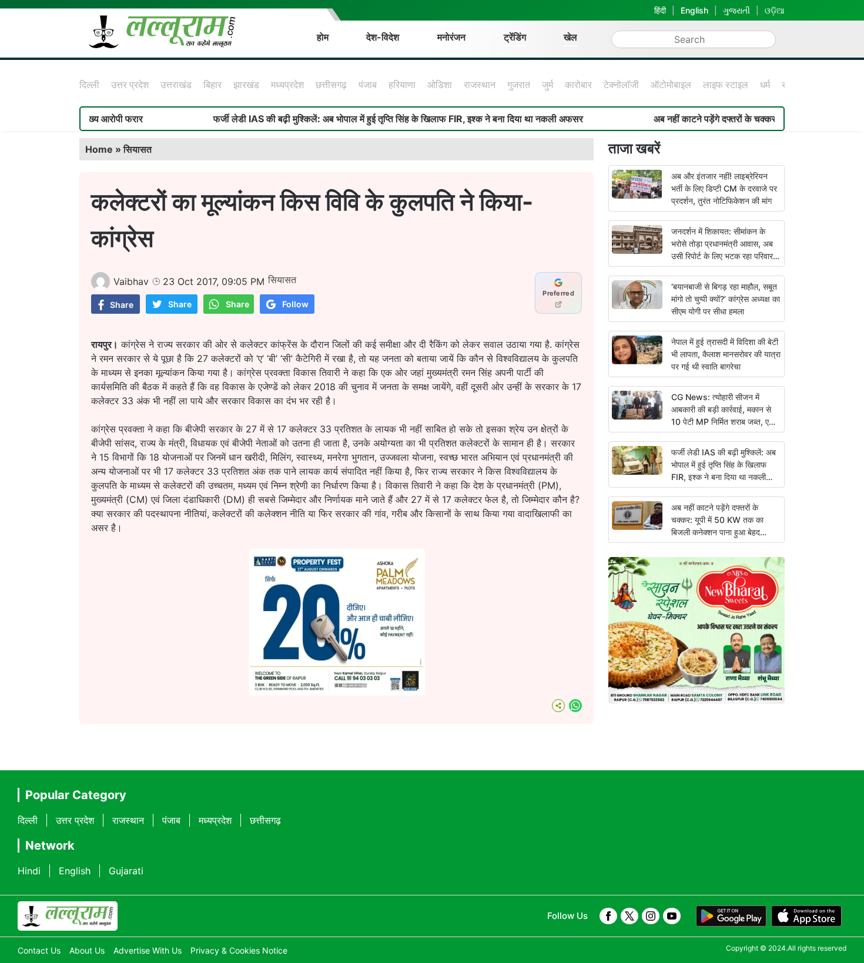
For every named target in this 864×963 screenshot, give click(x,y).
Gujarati (126, 871)
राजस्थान (479, 84)
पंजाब (368, 84)
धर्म (765, 84)
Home (99, 149)
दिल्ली (89, 84)
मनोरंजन (451, 37)
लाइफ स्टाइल (725, 84)
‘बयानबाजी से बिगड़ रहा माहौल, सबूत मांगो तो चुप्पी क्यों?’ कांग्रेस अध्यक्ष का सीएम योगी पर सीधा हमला (725, 298)
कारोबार (578, 84)
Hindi (29, 871)
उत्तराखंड (176, 84)
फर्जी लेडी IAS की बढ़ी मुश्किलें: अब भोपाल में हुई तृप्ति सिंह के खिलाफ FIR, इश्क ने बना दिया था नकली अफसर (366, 119)
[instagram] (650, 916)
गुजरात (518, 84)
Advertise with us (147, 950)
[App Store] (806, 916)
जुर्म (547, 84)
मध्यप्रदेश (287, 84)
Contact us (39, 950)
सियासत (137, 149)
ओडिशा (439, 84)
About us (87, 950)
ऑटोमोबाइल (671, 84)
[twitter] (629, 916)
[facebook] (608, 916)
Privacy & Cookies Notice (238, 950)
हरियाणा (402, 84)
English (694, 10)
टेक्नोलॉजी (621, 84)
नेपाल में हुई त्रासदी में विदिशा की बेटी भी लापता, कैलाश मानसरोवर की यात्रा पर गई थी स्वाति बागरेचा (726, 354)
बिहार (212, 84)
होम (323, 37)
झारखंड (246, 84)
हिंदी (660, 10)
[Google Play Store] (731, 916)
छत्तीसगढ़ (331, 84)
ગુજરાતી (736, 10)
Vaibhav (131, 281)
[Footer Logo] (68, 916)
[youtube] (672, 916)
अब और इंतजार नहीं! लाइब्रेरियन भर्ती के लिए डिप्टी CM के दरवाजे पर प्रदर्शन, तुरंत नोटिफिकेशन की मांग (724, 188)
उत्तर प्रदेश (130, 84)
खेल (570, 37)
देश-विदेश (382, 37)
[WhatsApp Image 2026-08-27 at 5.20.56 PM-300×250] (337, 692)
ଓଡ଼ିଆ (775, 10)
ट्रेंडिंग (515, 37)
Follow (295, 304)
